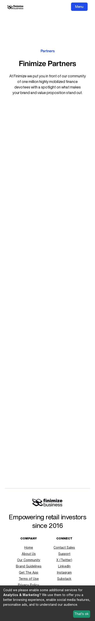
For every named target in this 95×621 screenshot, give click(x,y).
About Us (29, 553)
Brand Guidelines (29, 566)
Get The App (28, 572)
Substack (64, 578)
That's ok (81, 613)
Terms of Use (29, 578)
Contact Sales (64, 547)
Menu (79, 6)
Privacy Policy (28, 585)
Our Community (28, 560)
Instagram (64, 572)
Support (64, 553)
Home (28, 547)
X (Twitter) (64, 560)
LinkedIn (64, 566)
